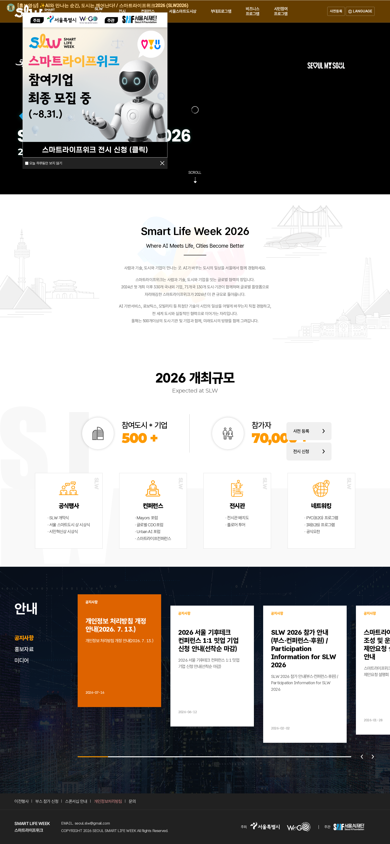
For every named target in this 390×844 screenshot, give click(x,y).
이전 (361, 756)
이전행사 (21, 801)
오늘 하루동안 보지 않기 (45, 163)
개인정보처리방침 (108, 801)
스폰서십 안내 (76, 801)
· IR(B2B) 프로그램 (319, 524)
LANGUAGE (362, 11)
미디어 (21, 660)
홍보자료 (24, 649)
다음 (373, 756)
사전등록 (336, 11)
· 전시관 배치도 (237, 517)
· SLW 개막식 (58, 517)
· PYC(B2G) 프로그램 (321, 517)
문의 (132, 801)
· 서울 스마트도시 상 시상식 (69, 524)
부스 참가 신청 (46, 801)
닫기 (162, 163)
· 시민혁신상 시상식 (63, 531)
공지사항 (24, 638)
